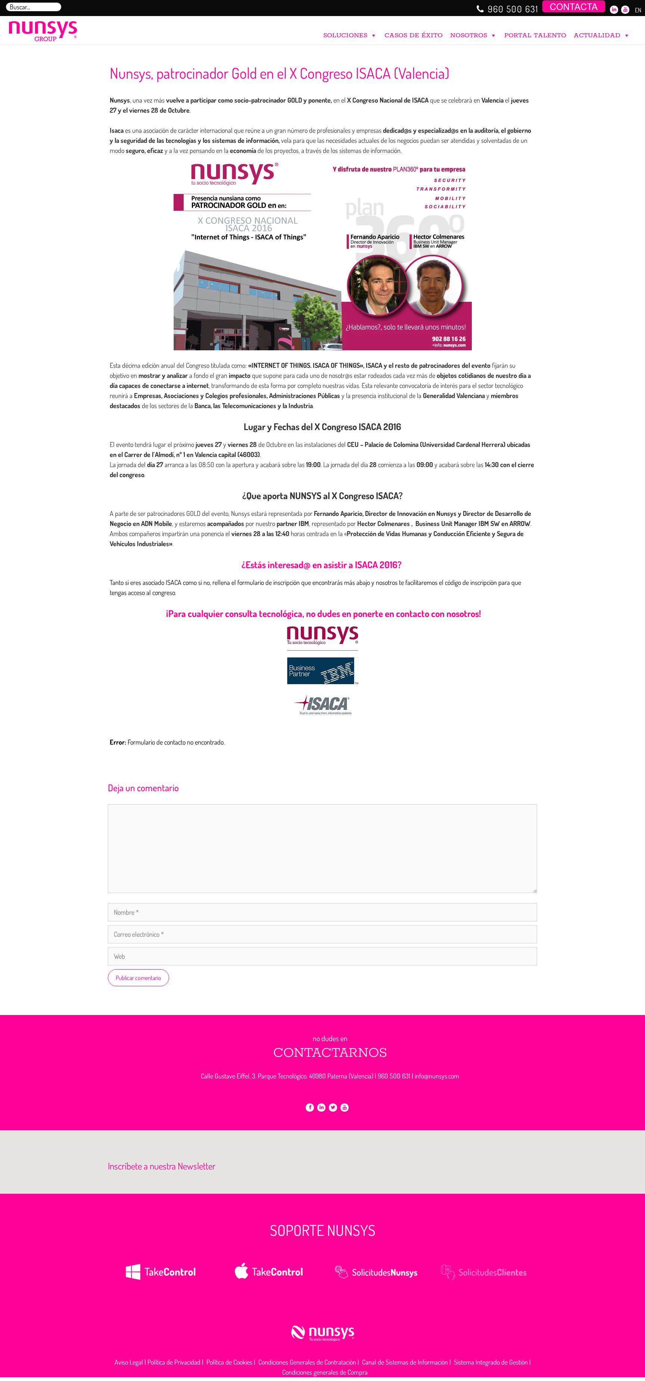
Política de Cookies (229, 1362)
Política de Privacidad (173, 1362)
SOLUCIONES (345, 35)
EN (638, 10)
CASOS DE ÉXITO (413, 35)
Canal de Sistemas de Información (405, 1362)
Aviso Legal (129, 1362)
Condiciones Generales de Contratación (307, 1362)
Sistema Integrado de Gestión (491, 1362)
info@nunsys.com (437, 1076)
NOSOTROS (468, 35)
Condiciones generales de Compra (325, 1372)
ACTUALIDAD (597, 35)
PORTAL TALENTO (535, 35)
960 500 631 (513, 9)
